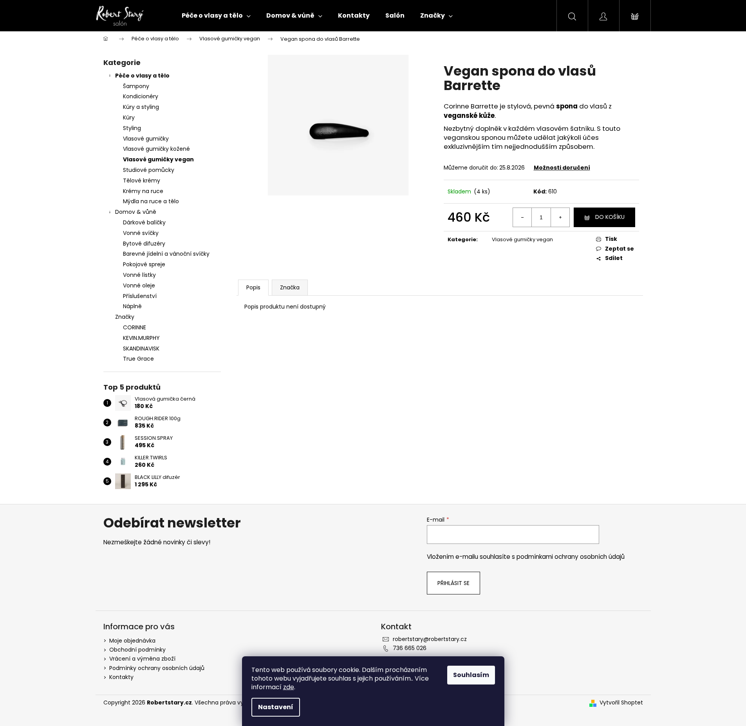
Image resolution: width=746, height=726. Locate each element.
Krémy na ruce (143, 191)
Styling (132, 128)
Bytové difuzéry (144, 243)
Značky (124, 317)
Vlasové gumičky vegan (158, 159)
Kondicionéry (140, 96)
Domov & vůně (135, 212)
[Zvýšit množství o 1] (560, 217)
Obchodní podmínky (137, 650)
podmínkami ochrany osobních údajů (571, 557)
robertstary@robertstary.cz (430, 639)
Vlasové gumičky (146, 139)
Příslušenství (140, 296)
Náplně (132, 306)
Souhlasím (471, 674)
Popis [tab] (253, 287)
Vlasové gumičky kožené (156, 149)
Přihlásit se (453, 583)
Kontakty (121, 677)
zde (288, 687)
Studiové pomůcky (148, 170)
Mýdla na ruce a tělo (151, 201)
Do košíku (610, 217)
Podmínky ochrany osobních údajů (156, 668)
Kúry (129, 117)
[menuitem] (216, 15)
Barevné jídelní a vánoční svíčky (166, 254)
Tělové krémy (141, 180)
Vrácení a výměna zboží (142, 659)
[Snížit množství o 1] (522, 217)
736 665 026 (409, 648)
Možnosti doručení (562, 168)
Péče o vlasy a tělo (142, 75)
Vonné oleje (139, 285)
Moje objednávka (132, 641)
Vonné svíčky (141, 233)
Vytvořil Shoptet (621, 702)
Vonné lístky (139, 275)
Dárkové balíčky (144, 222)
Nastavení (275, 707)
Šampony (136, 86)
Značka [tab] (290, 287)
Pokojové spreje (144, 264)
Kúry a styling (141, 107)
